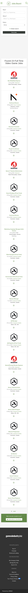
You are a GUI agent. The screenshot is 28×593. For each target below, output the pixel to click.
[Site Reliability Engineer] (14, 75)
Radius (4, 22)
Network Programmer (14, 431)
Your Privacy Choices (12, 578)
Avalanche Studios (17, 128)
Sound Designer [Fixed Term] (14, 193)
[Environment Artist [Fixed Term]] (14, 271)
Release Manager (14, 298)
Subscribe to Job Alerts (15, 519)
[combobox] (14, 12)
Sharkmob (17, 82)
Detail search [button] (15, 28)
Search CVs (14, 564)
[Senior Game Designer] (14, 404)
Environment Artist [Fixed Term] (14, 276)
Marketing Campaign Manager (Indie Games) (14, 229)
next (14, 511)
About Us (14, 572)
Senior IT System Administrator (14, 171)
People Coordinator (14, 148)
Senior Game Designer (14, 409)
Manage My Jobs (14, 562)
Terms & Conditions (14, 574)
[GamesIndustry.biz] (14, 3)
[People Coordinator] (14, 143)
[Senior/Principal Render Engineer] (14, 359)
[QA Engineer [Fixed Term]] (14, 337)
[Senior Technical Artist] (14, 382)
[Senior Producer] (14, 470)
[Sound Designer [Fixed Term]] (14, 187)
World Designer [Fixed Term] (14, 254)
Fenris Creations (17, 105)
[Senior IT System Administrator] (14, 165)
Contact (14, 581)
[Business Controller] (14, 121)
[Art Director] (14, 448)
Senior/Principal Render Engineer (14, 365)
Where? (5, 16)
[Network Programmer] (14, 426)
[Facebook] (12, 540)
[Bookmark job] (14, 87)
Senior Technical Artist (14, 387)
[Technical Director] (14, 97)
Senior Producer (14, 476)
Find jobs (14, 551)
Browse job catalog (14, 553)
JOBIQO (10, 591)
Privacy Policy (14, 576)
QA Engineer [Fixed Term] (14, 343)
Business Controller (14, 126)
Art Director (14, 453)
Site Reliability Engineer (14, 80)
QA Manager (14, 321)
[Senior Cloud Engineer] (14, 492)
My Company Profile (14, 560)
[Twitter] (14, 540)
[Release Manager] (14, 293)
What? (4, 9)
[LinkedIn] (16, 540)
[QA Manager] (14, 315)
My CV (14, 548)
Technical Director (14, 103)
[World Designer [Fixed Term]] (14, 249)
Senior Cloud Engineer (14, 498)
